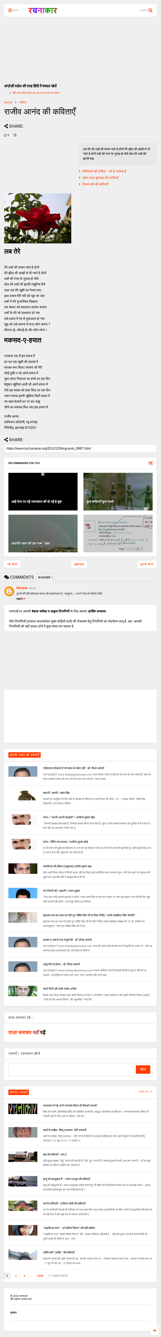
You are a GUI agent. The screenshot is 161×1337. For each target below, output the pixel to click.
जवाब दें (19, 599)
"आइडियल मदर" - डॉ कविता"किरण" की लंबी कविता (69, 1228)
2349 (40, 1275)
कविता (22, 102)
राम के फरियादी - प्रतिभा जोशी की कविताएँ (64, 1203)
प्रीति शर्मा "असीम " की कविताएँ (58, 1252)
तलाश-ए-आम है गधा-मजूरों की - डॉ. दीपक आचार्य (67, 939)
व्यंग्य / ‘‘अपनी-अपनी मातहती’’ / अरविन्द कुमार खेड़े (69, 817)
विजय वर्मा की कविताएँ (95, 184)
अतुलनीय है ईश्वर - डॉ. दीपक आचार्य (61, 964)
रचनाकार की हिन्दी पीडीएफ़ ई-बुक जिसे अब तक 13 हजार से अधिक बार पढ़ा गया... (117, 541)
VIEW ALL (144, 1091)
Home (8, 102)
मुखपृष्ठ (13, 1312)
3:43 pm (32, 588)
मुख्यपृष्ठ (79, 564)
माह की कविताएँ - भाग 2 (55, 1154)
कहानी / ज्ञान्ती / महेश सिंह (56, 792)
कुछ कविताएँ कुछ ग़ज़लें (100, 502)
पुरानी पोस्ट (147, 564)
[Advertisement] (80, 48)
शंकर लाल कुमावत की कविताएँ (100, 178)
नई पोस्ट (12, 564)
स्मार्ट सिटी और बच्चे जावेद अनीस (59, 988)
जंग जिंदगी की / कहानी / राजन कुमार (61, 890)
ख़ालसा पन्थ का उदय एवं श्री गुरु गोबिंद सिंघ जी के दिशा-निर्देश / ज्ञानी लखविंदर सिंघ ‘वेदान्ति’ (89, 915)
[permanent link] (15, 135)
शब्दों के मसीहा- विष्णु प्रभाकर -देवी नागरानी (64, 1130)
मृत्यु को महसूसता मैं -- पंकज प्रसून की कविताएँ (66, 1179)
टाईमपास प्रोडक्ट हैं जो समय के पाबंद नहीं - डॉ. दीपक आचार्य (73, 768)
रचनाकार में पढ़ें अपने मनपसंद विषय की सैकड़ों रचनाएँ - (70, 1105)
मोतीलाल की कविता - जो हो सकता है (104, 171)
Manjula (21, 588)
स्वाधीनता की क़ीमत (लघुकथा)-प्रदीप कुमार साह (67, 866)
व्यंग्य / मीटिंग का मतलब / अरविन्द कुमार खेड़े (65, 841)
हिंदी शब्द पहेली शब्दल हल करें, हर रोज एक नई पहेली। (37, 92)
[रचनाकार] (43, 12)
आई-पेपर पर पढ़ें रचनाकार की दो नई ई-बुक (37, 502)
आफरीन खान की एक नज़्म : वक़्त (31, 543)
